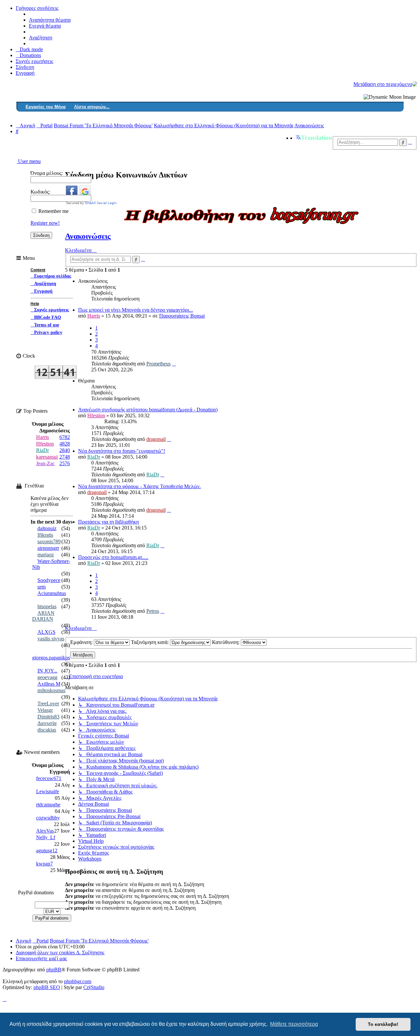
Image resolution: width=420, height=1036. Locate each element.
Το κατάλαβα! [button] (383, 1024)
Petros (152, 611)
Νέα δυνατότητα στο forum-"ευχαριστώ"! (121, 451)
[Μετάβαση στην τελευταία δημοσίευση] (174, 363)
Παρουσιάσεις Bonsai (182, 316)
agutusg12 (46, 850)
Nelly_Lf (45, 837)
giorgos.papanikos (51, 657)
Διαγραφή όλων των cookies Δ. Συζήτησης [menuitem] (60, 952)
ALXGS (46, 632)
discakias (46, 730)
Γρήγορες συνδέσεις (37, 8)
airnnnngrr (48, 548)
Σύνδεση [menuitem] (25, 67)
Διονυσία (46, 723)
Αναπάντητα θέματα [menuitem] (50, 20)
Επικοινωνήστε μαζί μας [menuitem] (41, 958)
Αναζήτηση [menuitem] (40, 37)
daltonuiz (46, 528)
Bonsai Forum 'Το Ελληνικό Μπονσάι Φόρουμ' (99, 940)
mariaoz (45, 554)
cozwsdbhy (48, 817)
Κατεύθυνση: (226, 642)
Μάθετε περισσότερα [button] (294, 1024)
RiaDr (93, 457)
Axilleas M (48, 684)
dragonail (156, 439)
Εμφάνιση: (82, 642)
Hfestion (96, 415)
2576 (64, 463)
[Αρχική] (414, 84)
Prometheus (158, 363)
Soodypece (48, 580)
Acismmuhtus (51, 593)
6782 (64, 437)
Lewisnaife (47, 791)
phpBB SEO (46, 987)
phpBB (53, 969)
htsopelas (46, 606)
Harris (93, 316)
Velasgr (45, 710)
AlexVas (45, 831)
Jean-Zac (45, 463)
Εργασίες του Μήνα (46, 106)
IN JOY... (47, 670)
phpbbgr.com (77, 981)
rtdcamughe (48, 804)
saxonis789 (49, 541)
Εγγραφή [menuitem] (25, 73)
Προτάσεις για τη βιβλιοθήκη (108, 522)
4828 (64, 443)
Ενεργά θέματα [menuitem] (45, 26)
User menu (29, 161)
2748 (64, 457)
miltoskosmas (51, 690)
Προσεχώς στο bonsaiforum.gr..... (113, 557)
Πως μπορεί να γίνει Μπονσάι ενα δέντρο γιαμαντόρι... (135, 310)
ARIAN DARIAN (43, 616)
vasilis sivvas (50, 638)
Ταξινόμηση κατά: (150, 642)
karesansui (47, 457)
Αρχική (23, 940)
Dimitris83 (48, 716)
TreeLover (48, 703)
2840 (64, 450)
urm (41, 587)
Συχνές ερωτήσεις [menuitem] (34, 61)
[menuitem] (28, 55)
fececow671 (48, 778)
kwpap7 (44, 863)
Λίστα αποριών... (92, 106)
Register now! (45, 223)
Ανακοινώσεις (88, 236)
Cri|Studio (93, 987)
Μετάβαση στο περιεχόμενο (382, 84)
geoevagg (47, 677)
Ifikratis (45, 535)
